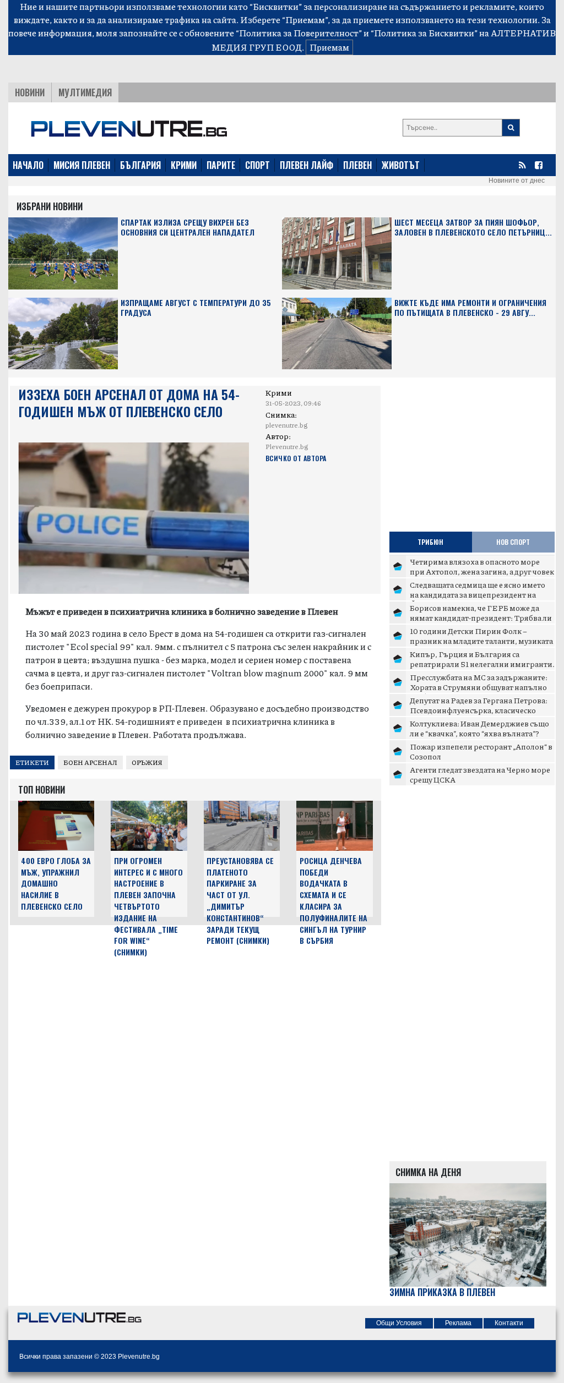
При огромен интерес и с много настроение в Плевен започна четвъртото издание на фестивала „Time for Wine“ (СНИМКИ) (148, 906)
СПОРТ (257, 165)
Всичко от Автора (296, 458)
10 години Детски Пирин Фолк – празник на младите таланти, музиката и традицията (481, 640)
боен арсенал (90, 762)
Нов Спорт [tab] (513, 541)
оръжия (147, 762)
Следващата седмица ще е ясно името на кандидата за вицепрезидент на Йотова (477, 594)
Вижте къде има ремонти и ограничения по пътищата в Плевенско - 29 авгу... (470, 308)
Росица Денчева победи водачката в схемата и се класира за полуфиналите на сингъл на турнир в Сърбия (333, 901)
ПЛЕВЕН (357, 165)
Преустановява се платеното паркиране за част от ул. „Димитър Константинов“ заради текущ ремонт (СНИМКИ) (240, 901)
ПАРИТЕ (221, 165)
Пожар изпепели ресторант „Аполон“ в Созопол (481, 751)
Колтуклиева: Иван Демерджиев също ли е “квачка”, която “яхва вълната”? (479, 728)
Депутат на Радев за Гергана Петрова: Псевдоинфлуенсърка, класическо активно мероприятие (478, 710)
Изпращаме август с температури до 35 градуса (196, 308)
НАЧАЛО (28, 165)
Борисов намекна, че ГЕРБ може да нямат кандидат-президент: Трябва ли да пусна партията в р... (481, 617)
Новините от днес (517, 180)
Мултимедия (85, 92)
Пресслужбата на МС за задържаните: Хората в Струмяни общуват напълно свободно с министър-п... (478, 686)
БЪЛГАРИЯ (140, 165)
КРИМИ (184, 165)
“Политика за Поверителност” (299, 32)
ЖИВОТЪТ (401, 165)
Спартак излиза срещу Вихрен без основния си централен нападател (187, 227)
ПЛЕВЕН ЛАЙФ (306, 165)
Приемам (329, 47)
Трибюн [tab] (430, 541)
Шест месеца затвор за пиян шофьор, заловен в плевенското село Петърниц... (473, 227)
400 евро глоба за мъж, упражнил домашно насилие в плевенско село (56, 883)
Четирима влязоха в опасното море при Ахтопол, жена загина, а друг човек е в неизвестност (482, 571)
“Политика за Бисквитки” (424, 32)
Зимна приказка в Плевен (442, 1292)
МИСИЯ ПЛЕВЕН (81, 165)
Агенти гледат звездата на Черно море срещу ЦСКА (480, 774)
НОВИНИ (30, 92)
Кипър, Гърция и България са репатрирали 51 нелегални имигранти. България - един (482, 663)
